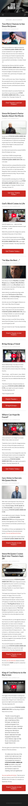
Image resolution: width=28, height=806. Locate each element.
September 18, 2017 (7, 346)
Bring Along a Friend (11, 344)
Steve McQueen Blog (16, 803)
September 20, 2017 (7, 263)
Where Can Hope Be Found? (11, 415)
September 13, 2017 (7, 419)
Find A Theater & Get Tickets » (13, 334)
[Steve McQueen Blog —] (14, 6)
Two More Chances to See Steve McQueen (13, 25)
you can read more (11, 660)
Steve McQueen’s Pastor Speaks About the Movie (13, 114)
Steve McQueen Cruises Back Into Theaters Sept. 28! (13, 556)
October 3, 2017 (6, 29)
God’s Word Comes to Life (13, 203)
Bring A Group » (11, 405)
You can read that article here (13, 533)
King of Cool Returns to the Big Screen (14, 673)
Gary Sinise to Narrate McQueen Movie (12, 479)
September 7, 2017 (6, 483)
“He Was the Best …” (11, 260)
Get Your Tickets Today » (14, 193)
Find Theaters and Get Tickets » (14, 103)
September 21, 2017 (7, 206)
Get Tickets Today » (13, 251)
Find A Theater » (11, 399)
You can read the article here (9, 775)
